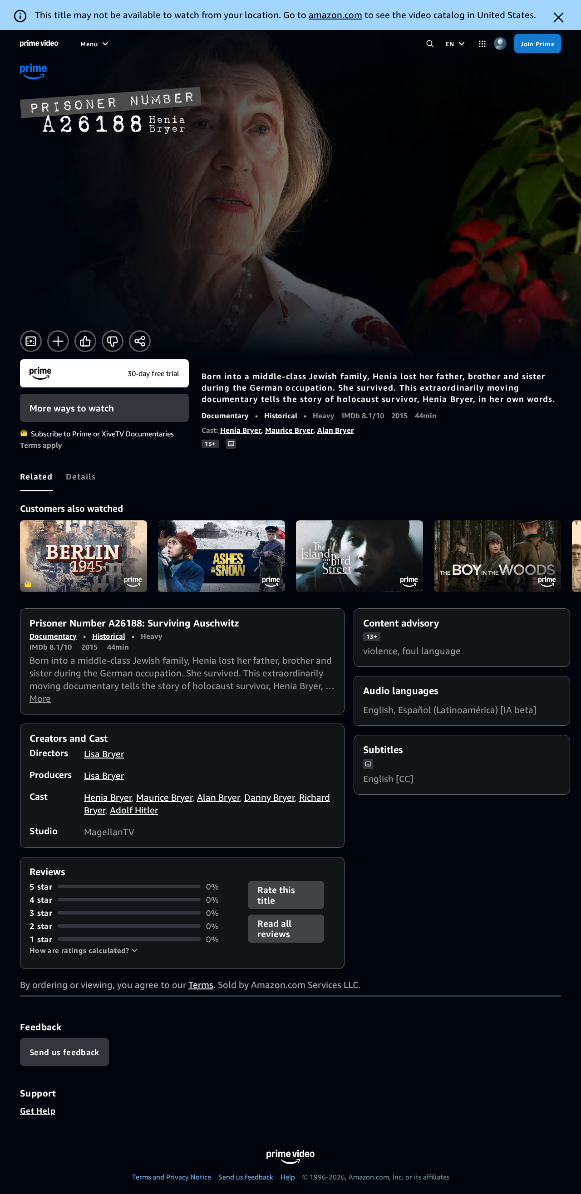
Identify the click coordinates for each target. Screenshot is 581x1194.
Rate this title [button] (276, 895)
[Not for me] (112, 341)
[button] (84, 950)
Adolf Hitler (134, 810)
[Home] (39, 43)
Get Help (37, 1111)
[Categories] (482, 43)
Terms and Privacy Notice (171, 1177)
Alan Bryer (335, 430)
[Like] (85, 341)
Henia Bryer (240, 430)
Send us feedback (245, 1177)
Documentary (225, 415)
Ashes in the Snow (221, 556)
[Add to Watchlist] (58, 341)
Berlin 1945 (83, 556)
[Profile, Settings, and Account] (500, 43)
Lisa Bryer (104, 754)
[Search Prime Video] (430, 43)
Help (288, 1177)
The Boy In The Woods (497, 556)
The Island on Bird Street (359, 556)
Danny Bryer (269, 797)
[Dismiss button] (558, 17)
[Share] (140, 341)
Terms (200, 984)
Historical (280, 415)
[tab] (36, 476)
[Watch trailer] (31, 341)
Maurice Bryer (289, 430)
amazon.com (335, 15)
